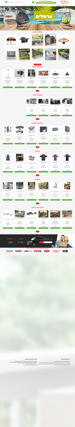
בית (69, 5)
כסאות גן (42, 5)
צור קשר (24, 5)
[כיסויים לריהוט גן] (37, 41)
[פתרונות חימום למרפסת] (64, 41)
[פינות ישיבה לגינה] (64, 55)
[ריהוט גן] (64, 2)
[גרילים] (24, 41)
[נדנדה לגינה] (24, 55)
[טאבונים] (11, 41)
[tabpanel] (37, 18)
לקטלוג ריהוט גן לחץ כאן (37, 64)
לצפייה (37, 90)
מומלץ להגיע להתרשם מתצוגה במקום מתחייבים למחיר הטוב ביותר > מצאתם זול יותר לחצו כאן (46, 3)
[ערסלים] (51, 55)
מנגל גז (47, 5)
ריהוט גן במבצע (37, 5)
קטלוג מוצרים (31, 5)
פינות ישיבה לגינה (64, 5)
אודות (27, 5)
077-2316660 (41, 1)
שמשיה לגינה (52, 5)
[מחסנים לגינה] (51, 41)
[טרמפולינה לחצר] (11, 55)
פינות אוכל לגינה (58, 5)
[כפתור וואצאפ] (33, 2)
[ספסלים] (37, 55)
